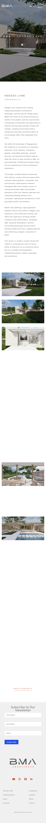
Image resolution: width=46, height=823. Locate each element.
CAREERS (32, 795)
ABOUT (5, 799)
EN (30, 6)
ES (35, 6)
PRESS (31, 799)
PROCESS (6, 803)
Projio (30, 812)
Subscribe (11, 742)
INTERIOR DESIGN (9, 795)
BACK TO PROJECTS (23, 689)
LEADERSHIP (33, 791)
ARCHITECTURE (8, 791)
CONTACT (32, 803)
